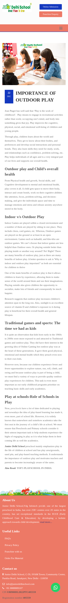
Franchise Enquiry (51, 14)
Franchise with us (13, 551)
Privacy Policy (12, 545)
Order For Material (14, 558)
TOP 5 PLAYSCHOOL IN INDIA (34, 468)
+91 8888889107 (14, 588)
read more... (46, 522)
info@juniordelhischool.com (20, 584)
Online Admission (50, 7)
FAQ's (8, 538)
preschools (16, 408)
